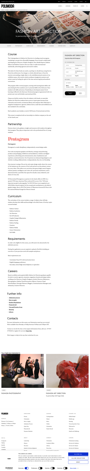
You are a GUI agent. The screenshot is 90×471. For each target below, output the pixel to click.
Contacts (72, 45)
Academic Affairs (50, 443)
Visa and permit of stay (74, 424)
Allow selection (78, 458)
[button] (86, 1)
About (25, 437)
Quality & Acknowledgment (30, 448)
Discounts (71, 428)
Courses (48, 413)
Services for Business (74, 448)
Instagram (3, 440)
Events (25, 416)
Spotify (3, 445)
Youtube (3, 447)
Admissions (27, 413)
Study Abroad (49, 428)
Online (48, 424)
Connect (48, 437)
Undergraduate (49, 416)
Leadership (26, 440)
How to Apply (27, 421)
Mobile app (71, 419)
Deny (78, 462)
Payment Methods (28, 431)
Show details (73, 468)
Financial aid (13, 305)
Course (9, 45)
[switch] (40, 468)
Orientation (26, 419)
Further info (62, 45)
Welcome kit (72, 426)
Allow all (78, 454)
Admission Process (28, 424)
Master (48, 419)
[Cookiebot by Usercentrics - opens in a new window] (9, 468)
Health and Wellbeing (74, 431)
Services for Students (74, 443)
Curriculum (29, 45)
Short (47, 421)
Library (11, 312)
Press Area (48, 448)
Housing (11, 309)
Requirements (41, 45)
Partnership (18, 45)
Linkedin (3, 449)
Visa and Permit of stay (15, 307)
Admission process (14, 297)
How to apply (13, 300)
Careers (51, 45)
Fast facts (26, 445)
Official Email (72, 416)
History (25, 443)
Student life (72, 413)
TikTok (3, 443)
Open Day (29, 331)
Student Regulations (15, 302)
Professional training (73, 440)
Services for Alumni (73, 445)
